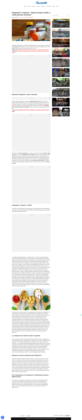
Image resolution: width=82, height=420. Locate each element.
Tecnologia (49, 6)
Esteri (29, 6)
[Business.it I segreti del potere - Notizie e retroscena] (41, 2)
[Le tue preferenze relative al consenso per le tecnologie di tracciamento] (81, 315)
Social (57, 6)
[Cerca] (68, 15)
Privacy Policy (61, 415)
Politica (25, 6)
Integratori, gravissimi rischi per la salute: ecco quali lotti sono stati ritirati (33, 49)
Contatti (28, 415)
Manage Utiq (67, 415)
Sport (53, 6)
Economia (33, 6)
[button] (2, 417)
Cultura (38, 6)
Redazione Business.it (29, 17)
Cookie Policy (56, 415)
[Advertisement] (31, 254)
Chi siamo (23, 415)
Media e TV (43, 6)
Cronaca (20, 17)
